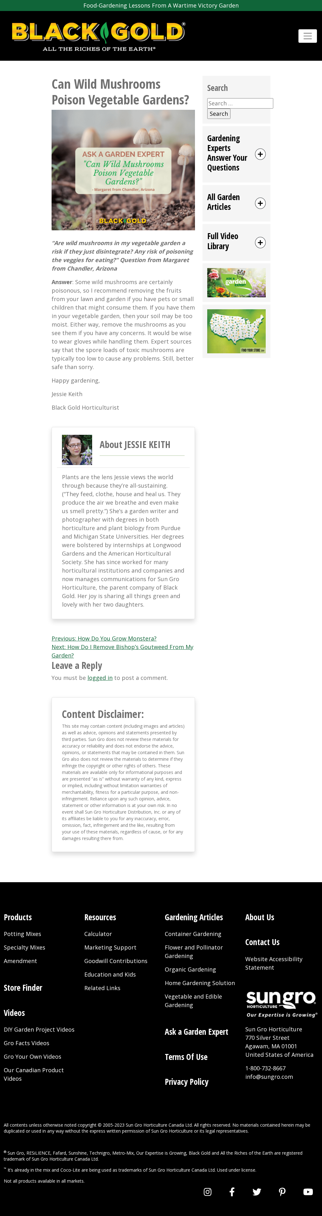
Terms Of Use (186, 1056)
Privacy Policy (186, 1081)
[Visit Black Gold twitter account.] (256, 1192)
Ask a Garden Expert (196, 1031)
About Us (259, 917)
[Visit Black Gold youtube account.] (308, 1192)
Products (18, 917)
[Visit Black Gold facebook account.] (232, 1192)
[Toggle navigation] (307, 36)
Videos (14, 1012)
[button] (236, 154)
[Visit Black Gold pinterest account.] (282, 1192)
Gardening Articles (194, 917)
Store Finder (23, 987)
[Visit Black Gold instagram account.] (208, 1192)
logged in (100, 677)
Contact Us (262, 942)
